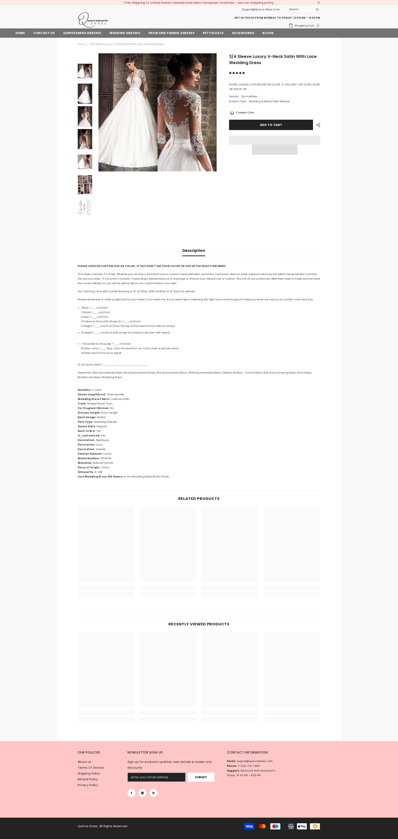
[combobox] (300, 9)
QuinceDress (249, 96)
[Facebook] (131, 793)
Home (81, 44)
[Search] (303, 9)
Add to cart (272, 125)
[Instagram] (142, 793)
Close (318, 3)
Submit (201, 777)
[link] (106, 587)
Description (193, 250)
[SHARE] (316, 125)
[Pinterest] (153, 793)
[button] (237, 73)
